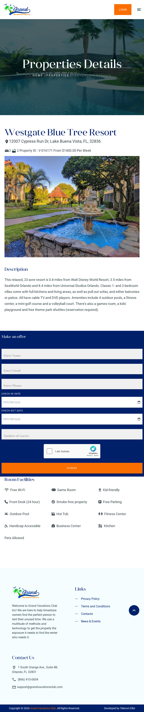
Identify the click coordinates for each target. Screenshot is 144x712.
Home (38, 75)
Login (123, 9)
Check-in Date (11, 393)
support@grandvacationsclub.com (40, 687)
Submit (72, 468)
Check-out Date (12, 410)
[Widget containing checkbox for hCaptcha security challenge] (72, 451)
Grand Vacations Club (43, 708)
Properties (57, 75)
